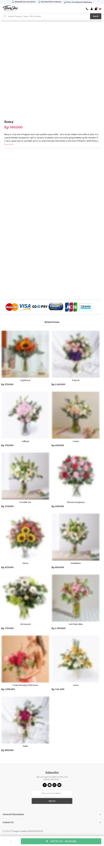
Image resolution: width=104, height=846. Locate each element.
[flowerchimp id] (10, 8)
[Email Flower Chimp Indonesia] (59, 785)
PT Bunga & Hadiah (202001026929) (26, 831)
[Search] (5, 16)
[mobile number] (87, 8)
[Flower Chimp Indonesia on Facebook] (45, 785)
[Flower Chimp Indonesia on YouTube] (50, 785)
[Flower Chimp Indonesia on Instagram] (54, 785)
